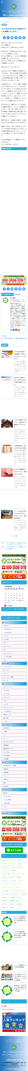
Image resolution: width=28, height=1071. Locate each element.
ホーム (5, 1040)
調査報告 (6, 769)
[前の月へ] (16, 586)
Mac (5, 650)
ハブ (5, 735)
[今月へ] (19, 586)
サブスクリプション (9, 742)
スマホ (3, 887)
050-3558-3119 (14, 1060)
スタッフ (6, 776)
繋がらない (4, 904)
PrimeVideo (7, 752)
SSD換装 (14, 870)
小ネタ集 (6, 639)
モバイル (6, 684)
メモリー (6, 673)
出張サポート (11, 338)
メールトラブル (14, 894)
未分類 (6, 813)
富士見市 (7, 803)
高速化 (12, 907)
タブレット (7, 697)
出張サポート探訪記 (9, 789)
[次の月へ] (22, 586)
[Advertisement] (14, 212)
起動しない (19, 904)
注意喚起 (6, 772)
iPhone (7, 690)
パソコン (6, 622)
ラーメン (6, 810)
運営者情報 (18, 1041)
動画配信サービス (8, 749)
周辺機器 (6, 663)
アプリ (5, 701)
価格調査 (6, 745)
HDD (3, 860)
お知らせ (5, 336)
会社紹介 (6, 786)
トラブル (6, 636)
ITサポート (4, 863)
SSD (5, 660)
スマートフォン (8, 687)
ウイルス (14, 884)
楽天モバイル (7, 714)
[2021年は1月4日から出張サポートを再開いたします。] (16, 37)
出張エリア (18, 1040)
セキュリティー (8, 646)
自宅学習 (6, 728)
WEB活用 (6, 725)
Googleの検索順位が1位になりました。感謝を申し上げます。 (20, 471)
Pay (6, 721)
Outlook (4, 867)
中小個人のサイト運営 (10, 766)
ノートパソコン (14, 890)
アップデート (21, 880)
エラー (19, 884)
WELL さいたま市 (6, 874)
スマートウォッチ (8, 708)
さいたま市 (5, 338)
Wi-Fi (5, 643)
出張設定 (22, 338)
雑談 (5, 783)
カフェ (5, 806)
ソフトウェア (7, 667)
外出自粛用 (7, 755)
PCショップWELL (12, 867)
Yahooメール (5, 880)
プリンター (7, 670)
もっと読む (15, 536)
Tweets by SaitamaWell (7, 1009)
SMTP (3, 870)
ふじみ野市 (8, 800)
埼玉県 (5, 793)
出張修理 (17, 338)
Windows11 (8, 629)
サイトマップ (12, 1041)
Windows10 (8, 632)
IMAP (8, 860)
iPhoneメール (20, 860)
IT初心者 (19, 863)
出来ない (19, 897)
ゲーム (5, 738)
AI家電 (5, 731)
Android (7, 694)
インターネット (5, 884)
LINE (6, 704)
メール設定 (22, 894)
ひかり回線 (8, 657)
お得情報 (6, 759)
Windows (6, 626)
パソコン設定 (5, 894)
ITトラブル (12, 863)
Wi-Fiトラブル (21, 874)
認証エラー (12, 904)
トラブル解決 (5, 890)
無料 (17, 900)
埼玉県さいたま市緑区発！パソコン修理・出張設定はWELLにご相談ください (14, 1055)
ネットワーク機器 (8, 677)
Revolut (20, 867)
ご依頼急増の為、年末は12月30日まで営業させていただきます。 (20, 448)
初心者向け (4, 900)
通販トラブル (5, 907)
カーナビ (6, 680)
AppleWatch (8, 711)
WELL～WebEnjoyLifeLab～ (14, 15)
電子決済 (6, 718)
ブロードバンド (8, 653)
